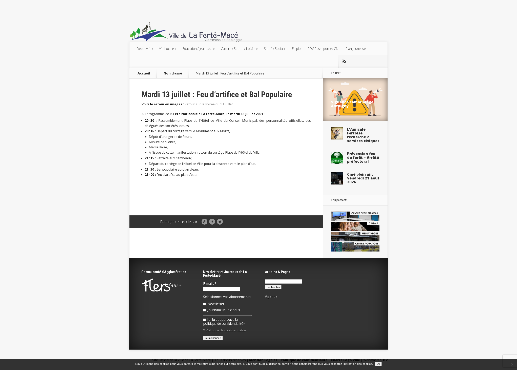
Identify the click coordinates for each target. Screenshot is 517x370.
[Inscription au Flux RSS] (344, 61)
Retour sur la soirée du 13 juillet (209, 104)
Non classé (173, 73)
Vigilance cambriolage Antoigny (352, 104)
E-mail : (209, 284)
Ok (378, 363)
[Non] (512, 364)
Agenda (271, 296)
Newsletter (215, 304)
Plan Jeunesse (356, 48)
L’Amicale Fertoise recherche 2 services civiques (363, 135)
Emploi (296, 48)
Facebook (212, 222)
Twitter (220, 222)
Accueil (144, 73)
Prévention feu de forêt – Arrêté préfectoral (363, 157)
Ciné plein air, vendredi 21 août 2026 (363, 178)
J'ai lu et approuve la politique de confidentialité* (224, 322)
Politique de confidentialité (226, 330)
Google (204, 222)
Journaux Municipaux (223, 310)
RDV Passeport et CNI (323, 48)
